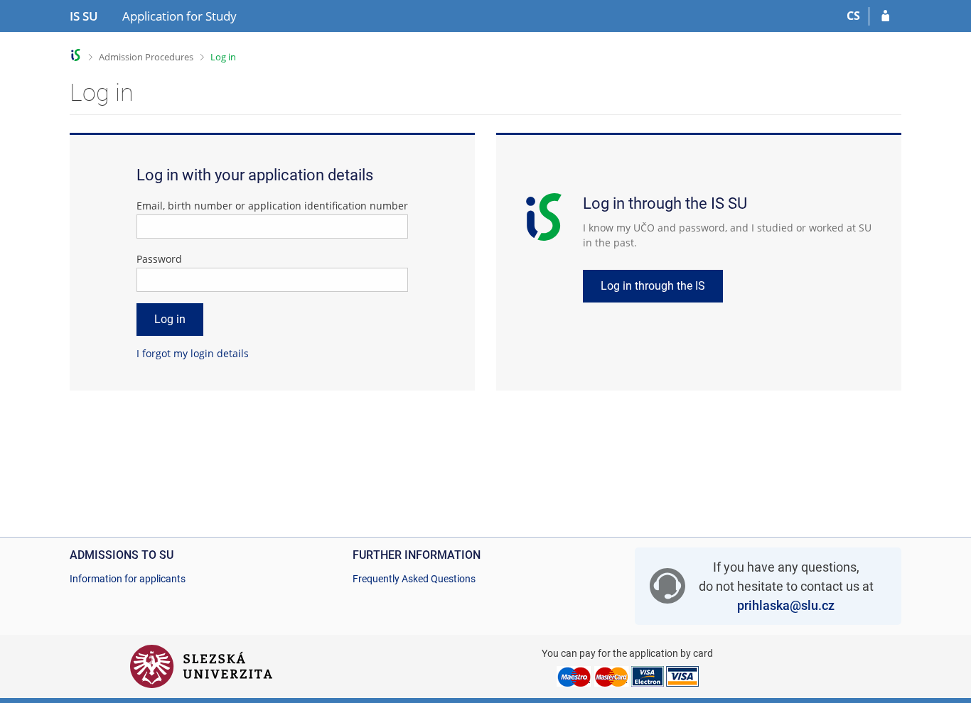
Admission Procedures (146, 56)
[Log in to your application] (885, 16)
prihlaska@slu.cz (786, 605)
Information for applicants (128, 578)
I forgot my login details (192, 353)
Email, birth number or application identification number (272, 205)
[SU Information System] (76, 55)
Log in (223, 56)
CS (853, 15)
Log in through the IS (653, 286)
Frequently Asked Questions (414, 578)
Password (159, 259)
